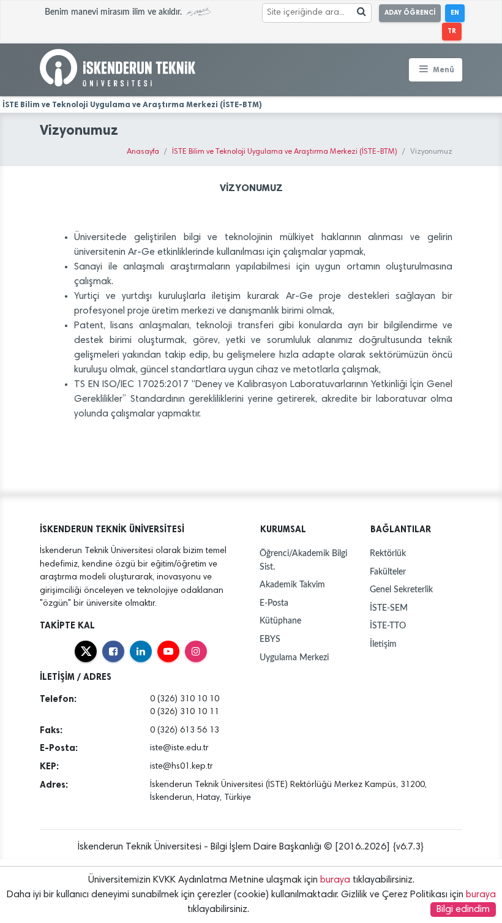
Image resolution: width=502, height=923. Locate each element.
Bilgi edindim (463, 909)
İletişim (383, 644)
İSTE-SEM (389, 607)
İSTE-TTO (388, 625)
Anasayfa (143, 152)
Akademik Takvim (292, 584)
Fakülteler (388, 571)
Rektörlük (388, 553)
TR (452, 31)
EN (455, 13)
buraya (335, 880)
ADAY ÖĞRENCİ (409, 13)
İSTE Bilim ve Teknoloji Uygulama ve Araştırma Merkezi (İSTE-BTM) (284, 152)
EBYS (270, 639)
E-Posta (274, 603)
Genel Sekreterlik (401, 589)
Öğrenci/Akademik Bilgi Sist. (303, 560)
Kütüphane (280, 620)
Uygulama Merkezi (294, 657)
